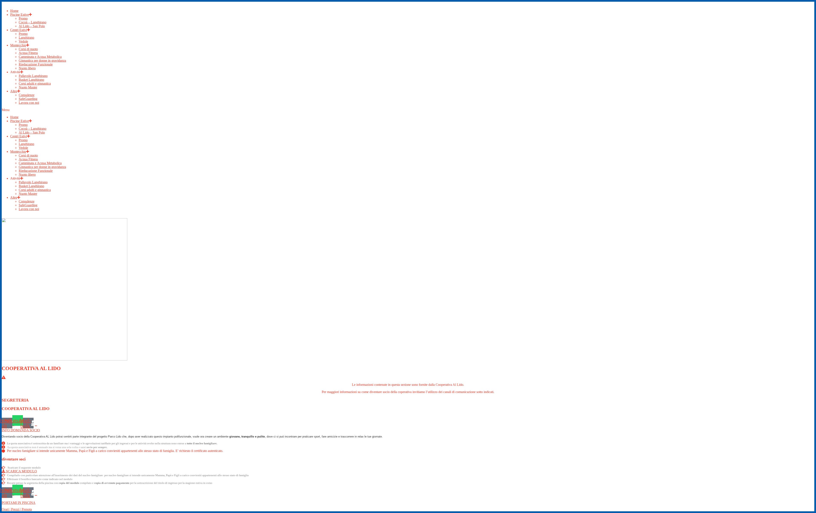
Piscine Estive (19, 14)
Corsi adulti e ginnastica (35, 83)
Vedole (23, 41)
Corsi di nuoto (28, 49)
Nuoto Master (28, 87)
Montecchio (18, 45)
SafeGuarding (28, 99)
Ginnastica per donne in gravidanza (42, 60)
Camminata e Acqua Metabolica (40, 56)
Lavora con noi (29, 102)
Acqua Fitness (28, 53)
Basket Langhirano (31, 79)
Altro (13, 91)
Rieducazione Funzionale (36, 64)
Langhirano (26, 37)
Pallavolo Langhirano (33, 76)
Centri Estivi (18, 30)
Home (14, 11)
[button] (408, 110)
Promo (23, 18)
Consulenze (26, 95)
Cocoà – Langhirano (32, 22)
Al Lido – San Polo (32, 26)
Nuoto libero (27, 68)
